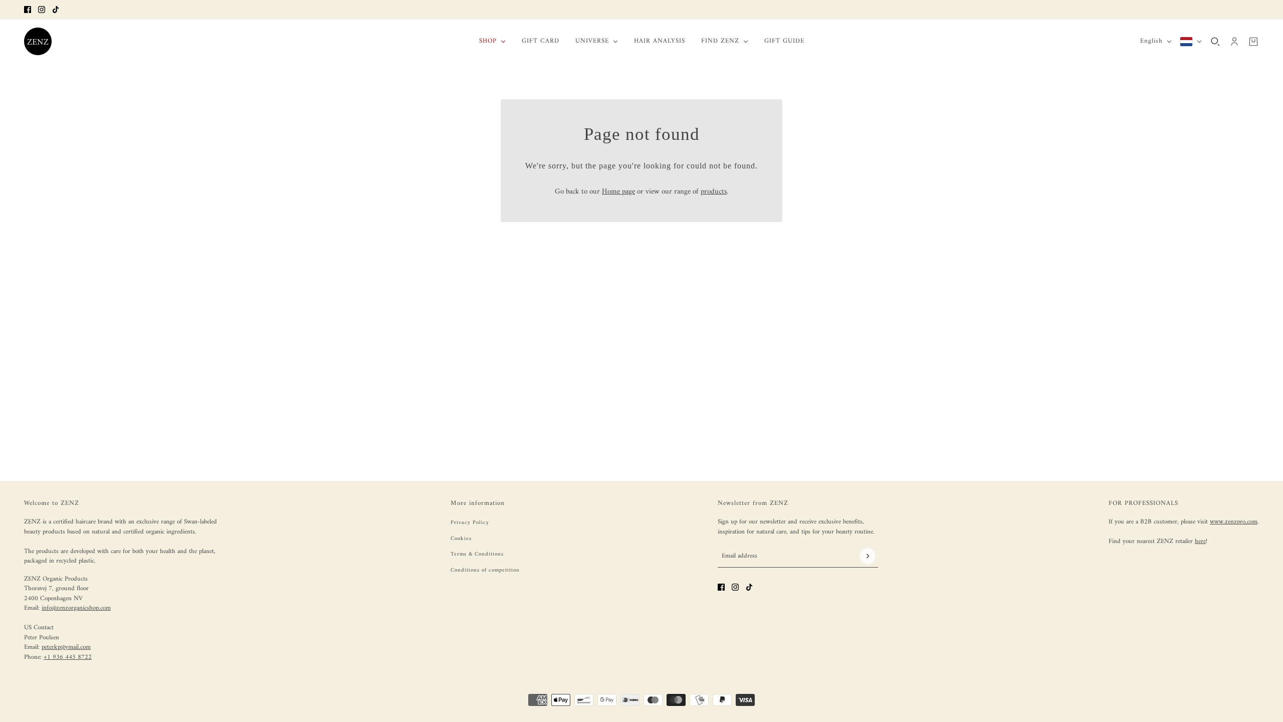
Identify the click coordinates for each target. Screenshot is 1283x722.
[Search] (1215, 41)
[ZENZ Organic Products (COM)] (38, 41)
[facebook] (27, 9)
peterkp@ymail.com (66, 647)
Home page (618, 192)
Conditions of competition (485, 570)
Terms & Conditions (477, 554)
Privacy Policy (470, 522)
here (1200, 541)
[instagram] (41, 9)
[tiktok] (55, 9)
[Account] (1234, 41)
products (714, 192)
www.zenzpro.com (1233, 521)
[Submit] (867, 556)
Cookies (461, 539)
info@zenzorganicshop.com (76, 608)
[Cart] (1253, 41)
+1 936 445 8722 (68, 657)
